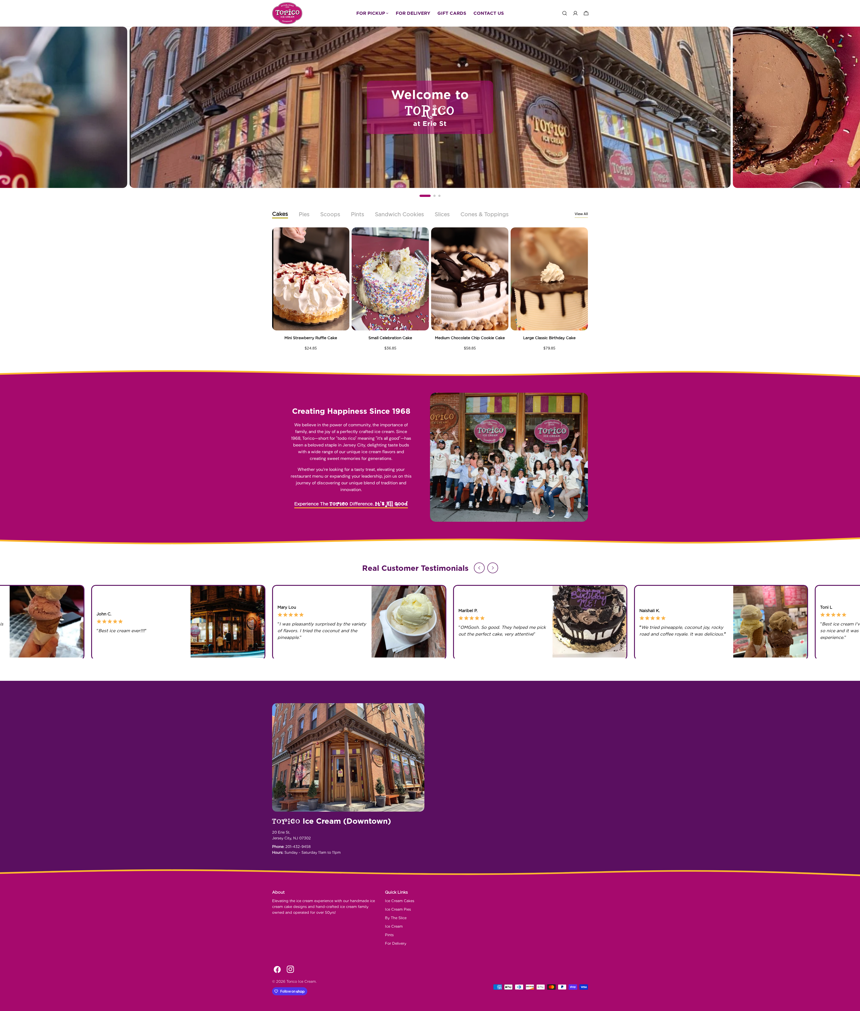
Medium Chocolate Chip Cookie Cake (470, 338)
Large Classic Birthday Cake (549, 338)
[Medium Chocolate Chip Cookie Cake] (469, 278)
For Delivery (395, 943)
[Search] (564, 13)
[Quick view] (343, 237)
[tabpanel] (430, 291)
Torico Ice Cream (301, 981)
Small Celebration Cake (390, 338)
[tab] (280, 214)
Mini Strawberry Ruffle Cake (310, 338)
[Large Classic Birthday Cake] (549, 278)
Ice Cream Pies (398, 909)
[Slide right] (492, 568)
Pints (389, 935)
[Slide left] (479, 568)
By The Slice (395, 918)
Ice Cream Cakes (399, 901)
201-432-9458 (298, 847)
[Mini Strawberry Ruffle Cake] (310, 278)
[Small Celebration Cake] (390, 278)
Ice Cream (394, 926)
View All (581, 213)
